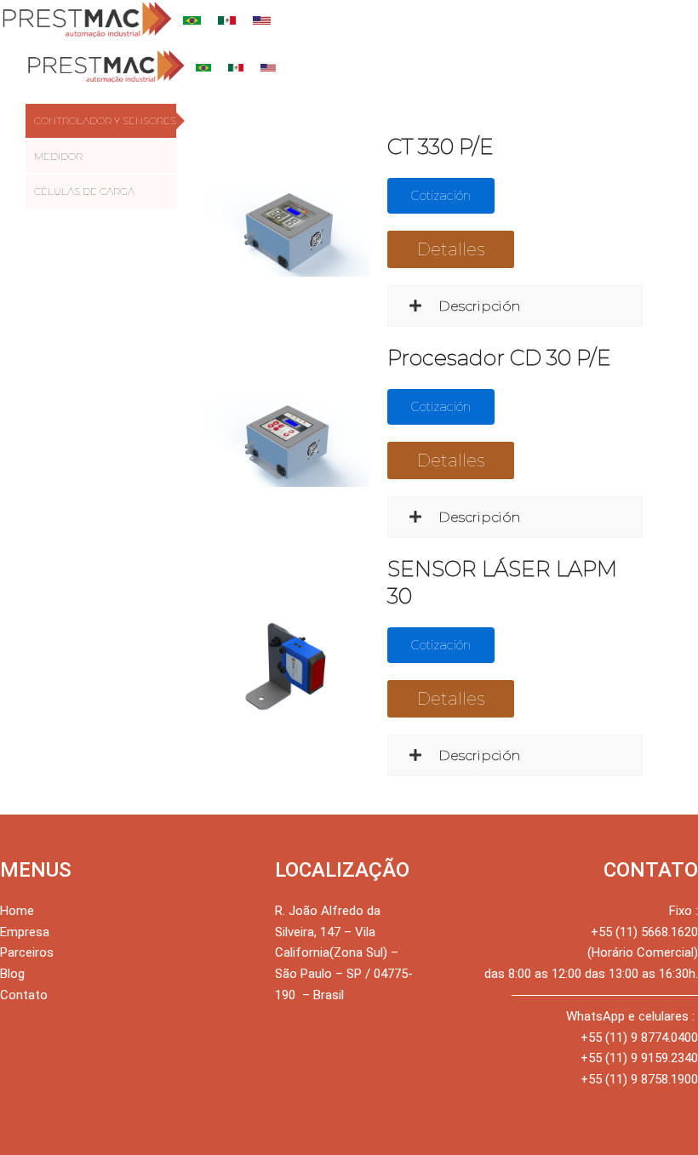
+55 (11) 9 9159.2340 (639, 1058)
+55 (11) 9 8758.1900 (639, 1079)
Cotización (441, 195)
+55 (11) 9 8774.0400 (639, 1037)
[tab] (101, 121)
